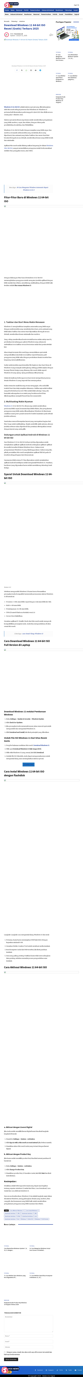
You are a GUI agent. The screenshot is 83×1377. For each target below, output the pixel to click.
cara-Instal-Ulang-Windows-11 (32, 634)
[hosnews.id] (7, 34)
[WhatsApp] (26, 70)
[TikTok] (57, 1370)
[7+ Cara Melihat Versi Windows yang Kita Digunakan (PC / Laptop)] (16, 1263)
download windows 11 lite (12, 1219)
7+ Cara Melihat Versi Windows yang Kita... (72, 77)
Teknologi (14, 21)
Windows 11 (8, 406)
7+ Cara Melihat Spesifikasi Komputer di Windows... (60, 78)
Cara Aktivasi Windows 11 (17, 1210)
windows (22, 21)
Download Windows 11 (41, 745)
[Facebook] (17, 70)
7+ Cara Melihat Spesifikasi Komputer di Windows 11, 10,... (41, 1276)
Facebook (40, 1370)
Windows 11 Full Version (41, 1219)
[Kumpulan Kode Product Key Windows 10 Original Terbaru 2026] (16, 1290)
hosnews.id (18, 34)
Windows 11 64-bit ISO (27, 1219)
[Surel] (31, 70)
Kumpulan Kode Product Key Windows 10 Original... (60, 99)
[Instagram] (46, 1370)
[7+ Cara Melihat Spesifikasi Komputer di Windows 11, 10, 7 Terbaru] (41, 1263)
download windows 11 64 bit (12, 1216)
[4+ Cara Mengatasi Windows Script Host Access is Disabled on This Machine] (41, 1236)
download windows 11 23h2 (12, 1213)
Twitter (70, 1370)
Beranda (6, 21)
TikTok (61, 1370)
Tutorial (6, 1246)
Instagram (51, 1370)
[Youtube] (75, 1370)
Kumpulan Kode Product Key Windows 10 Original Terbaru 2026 (15, 1303)
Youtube (79, 1370)
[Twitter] (22, 70)
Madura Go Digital (48, 1376)
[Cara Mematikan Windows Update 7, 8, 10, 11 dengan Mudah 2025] (16, 1236)
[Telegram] (40, 70)
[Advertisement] (28, 90)
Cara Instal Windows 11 (32, 1210)
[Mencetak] (36, 70)
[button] (76, 5)
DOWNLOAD (28, 764)
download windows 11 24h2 (29, 1213)
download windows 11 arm (29, 1216)
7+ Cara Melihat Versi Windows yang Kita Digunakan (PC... (15, 1276)
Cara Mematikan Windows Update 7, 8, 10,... (73, 56)
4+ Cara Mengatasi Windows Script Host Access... (60, 57)
